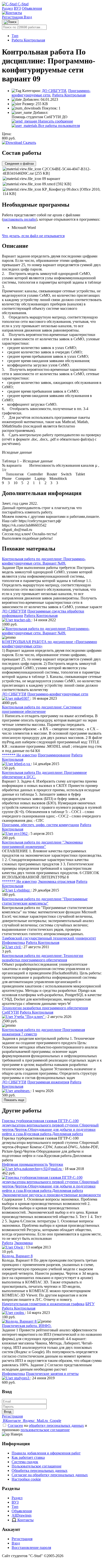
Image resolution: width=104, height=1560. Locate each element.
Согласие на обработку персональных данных (50, 1475)
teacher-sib (22, 620)
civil (17, 947)
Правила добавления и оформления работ (46, 1453)
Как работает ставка (28, 1457)
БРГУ (90, 1304)
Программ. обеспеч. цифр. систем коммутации (40, 825)
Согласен (15, 1425)
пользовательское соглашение (45, 1430)
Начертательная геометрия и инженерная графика (43, 1304)
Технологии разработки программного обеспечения (45, 1008)
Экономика (23, 1243)
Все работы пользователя (58, 126)
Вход (28, 17)
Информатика (13, 942)
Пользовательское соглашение (36, 1466)
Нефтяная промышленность (25, 1164)
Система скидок (25, 1462)
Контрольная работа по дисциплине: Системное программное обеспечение (42, 709)
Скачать (29, 142)
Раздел (7, 8)
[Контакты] (12, 13)
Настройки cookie (26, 1479)
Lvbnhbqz (22, 890)
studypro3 (21, 1378)
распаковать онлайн (19, 219)
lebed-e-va (22, 764)
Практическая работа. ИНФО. (27, 1326)
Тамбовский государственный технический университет (49, 938)
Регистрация (13, 17)
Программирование (54, 755)
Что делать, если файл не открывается (33, 236)
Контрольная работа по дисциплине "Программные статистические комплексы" (45, 901)
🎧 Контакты (23, 1520)
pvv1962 (21, 833)
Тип (15, 36)
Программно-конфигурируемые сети (57, 694)
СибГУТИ (10, 1012)
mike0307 (21, 698)
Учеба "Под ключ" (29, 1017)
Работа (7, 1243)
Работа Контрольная (28, 40)
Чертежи (56, 1164)
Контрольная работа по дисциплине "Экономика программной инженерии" (42, 844)
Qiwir (18, 1247)
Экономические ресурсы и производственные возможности (51, 1195)
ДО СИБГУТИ (54, 91)
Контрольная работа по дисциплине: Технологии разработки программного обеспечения (42, 958)
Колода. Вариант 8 (17, 1256)
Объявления (32, 8)
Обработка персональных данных (39, 1470)
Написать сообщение (55, 121)
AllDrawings (21, 1515)
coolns (19, 1313)
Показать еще (14, 1100)
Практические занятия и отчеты (52, 1374)
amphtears (21, 1091)
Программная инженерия (48, 1082)
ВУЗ (17, 8)
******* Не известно (19, 755)
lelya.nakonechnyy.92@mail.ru (38, 1169)
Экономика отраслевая (56, 881)
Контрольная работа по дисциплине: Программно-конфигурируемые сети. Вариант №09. (44, 561)
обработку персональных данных (56, 1425)
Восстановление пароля (31, 1547)
